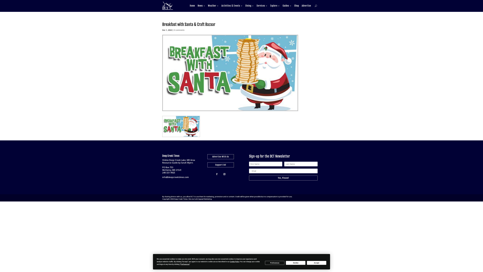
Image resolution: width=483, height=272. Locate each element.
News (200, 5)
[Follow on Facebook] (217, 174)
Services (261, 5)
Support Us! (220, 165)
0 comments (179, 30)
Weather (212, 5)
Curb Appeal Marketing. (203, 199)
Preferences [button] (184, 264)
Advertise (306, 5)
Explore (273, 5)
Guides (286, 5)
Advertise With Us (220, 156)
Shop (296, 5)
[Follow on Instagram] (224, 174)
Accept (316, 263)
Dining (248, 5)
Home (192, 5)
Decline (295, 263)
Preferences (274, 263)
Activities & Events (231, 5)
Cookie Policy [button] (234, 262)
